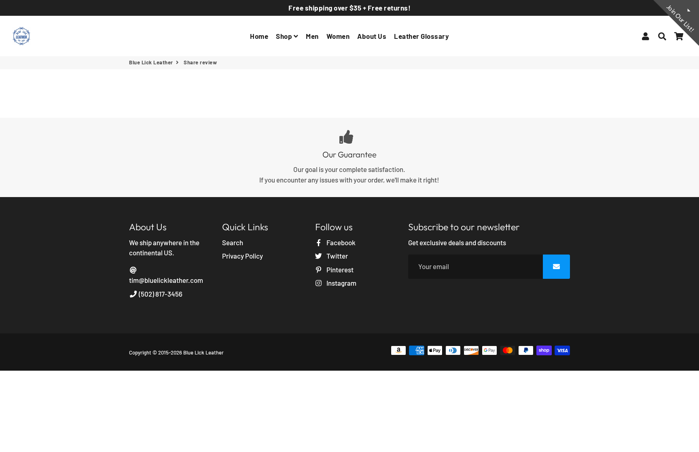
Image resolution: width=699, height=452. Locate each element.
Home (259, 36)
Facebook (340, 242)
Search (232, 242)
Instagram (340, 283)
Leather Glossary (421, 36)
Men (312, 36)
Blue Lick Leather (151, 62)
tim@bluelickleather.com (166, 280)
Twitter (336, 256)
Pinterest (339, 269)
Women (338, 36)
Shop (285, 36)
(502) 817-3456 (160, 294)
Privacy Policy (242, 256)
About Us (371, 36)
